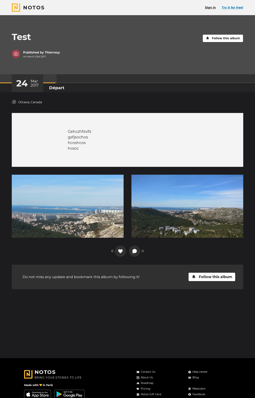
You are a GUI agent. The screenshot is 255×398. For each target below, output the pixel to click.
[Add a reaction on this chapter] (120, 251)
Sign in (210, 7)
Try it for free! (232, 7)
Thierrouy (52, 52)
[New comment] (134, 251)
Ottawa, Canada (30, 102)
